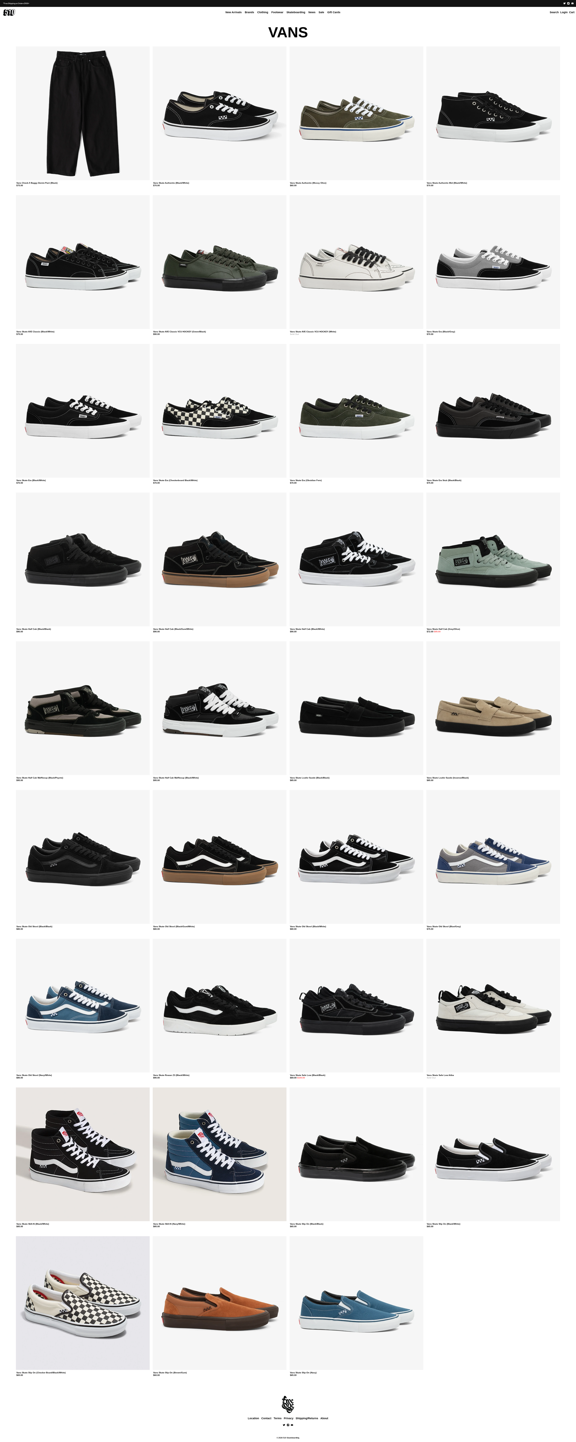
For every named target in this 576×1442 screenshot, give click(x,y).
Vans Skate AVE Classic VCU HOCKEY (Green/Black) (179, 331)
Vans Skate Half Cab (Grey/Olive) (443, 629)
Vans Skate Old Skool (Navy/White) (34, 1075)
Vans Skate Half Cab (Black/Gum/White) (173, 629)
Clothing (262, 12)
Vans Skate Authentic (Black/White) (171, 183)
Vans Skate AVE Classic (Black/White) (35, 331)
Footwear (277, 12)
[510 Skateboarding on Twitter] (564, 3)
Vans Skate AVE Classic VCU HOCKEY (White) (313, 331)
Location (253, 1418)
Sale (321, 12)
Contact (266, 1418)
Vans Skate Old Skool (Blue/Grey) (444, 926)
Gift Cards (333, 12)
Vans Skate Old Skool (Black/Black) (34, 926)
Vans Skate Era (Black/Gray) (441, 331)
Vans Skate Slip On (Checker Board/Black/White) (41, 1372)
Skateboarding (295, 12)
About (324, 1418)
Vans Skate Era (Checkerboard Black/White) (175, 480)
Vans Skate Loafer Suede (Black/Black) (310, 778)
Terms (278, 1418)
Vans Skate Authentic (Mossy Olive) (308, 183)
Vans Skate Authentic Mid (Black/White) (447, 183)
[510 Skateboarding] (9, 12)
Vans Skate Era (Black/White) (31, 480)
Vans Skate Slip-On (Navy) (303, 1372)
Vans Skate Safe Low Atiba (440, 1075)
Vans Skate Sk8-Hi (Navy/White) (169, 1224)
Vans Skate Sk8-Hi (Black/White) (32, 1224)
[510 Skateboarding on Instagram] (568, 3)
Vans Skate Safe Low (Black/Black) (307, 1075)
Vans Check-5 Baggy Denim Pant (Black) (37, 183)
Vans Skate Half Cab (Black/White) (307, 629)
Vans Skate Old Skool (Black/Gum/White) (174, 926)
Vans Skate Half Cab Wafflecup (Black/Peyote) (39, 778)
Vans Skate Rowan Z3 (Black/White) (171, 1075)
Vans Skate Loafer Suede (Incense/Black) (448, 778)
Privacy (288, 1418)
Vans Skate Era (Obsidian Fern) (306, 480)
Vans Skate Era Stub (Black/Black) (444, 480)
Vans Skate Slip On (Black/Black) (306, 1224)
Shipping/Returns (307, 1418)
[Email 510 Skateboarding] (572, 3)
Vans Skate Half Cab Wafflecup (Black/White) (176, 778)
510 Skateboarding (291, 1438)
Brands (249, 12)
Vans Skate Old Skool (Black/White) (308, 926)
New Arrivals (233, 12)
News (311, 12)
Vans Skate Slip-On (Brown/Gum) (170, 1372)
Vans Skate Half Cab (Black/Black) (33, 629)
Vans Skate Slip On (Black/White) (443, 1224)
